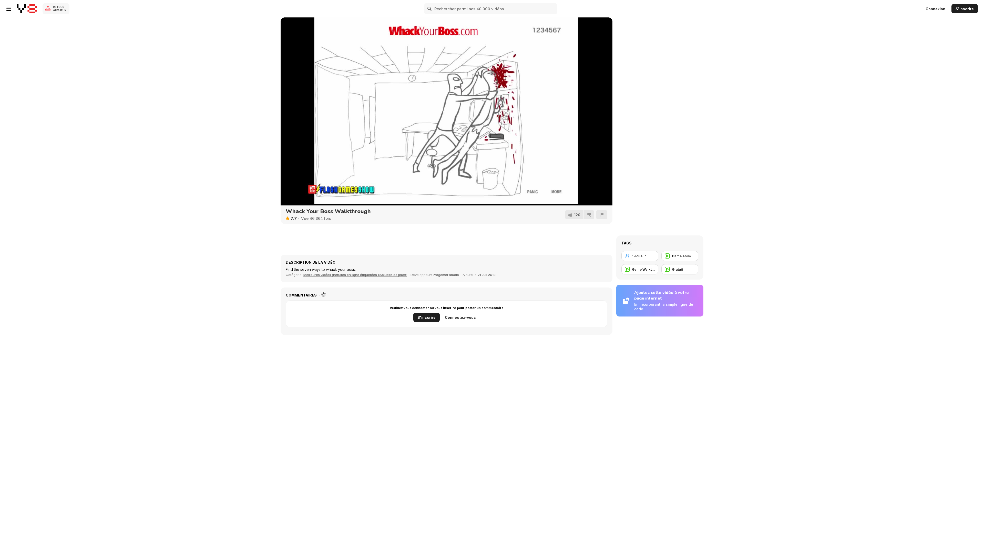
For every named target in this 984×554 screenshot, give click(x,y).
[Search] (429, 8)
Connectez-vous (460, 317)
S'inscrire (965, 9)
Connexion (935, 9)
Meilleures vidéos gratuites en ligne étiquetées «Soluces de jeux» (355, 275)
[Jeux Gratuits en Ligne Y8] (26, 8)
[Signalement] (601, 214)
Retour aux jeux (59, 8)
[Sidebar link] (9, 9)
